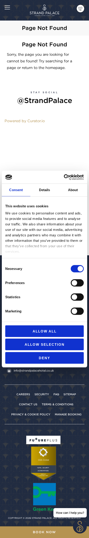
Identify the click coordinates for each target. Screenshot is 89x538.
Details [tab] (44, 190)
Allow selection (45, 344)
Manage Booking (68, 414)
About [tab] (73, 190)
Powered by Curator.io (25, 121)
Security (41, 394)
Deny (44, 358)
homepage (55, 68)
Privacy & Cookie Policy (30, 414)
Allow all (45, 331)
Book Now (44, 532)
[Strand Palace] (45, 7)
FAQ (56, 394)
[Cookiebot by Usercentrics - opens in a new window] (64, 177)
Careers (23, 394)
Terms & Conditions (57, 404)
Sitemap (69, 394)
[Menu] (7, 7)
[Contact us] (80, 9)
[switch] (77, 282)
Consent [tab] (16, 190)
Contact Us (28, 404)
